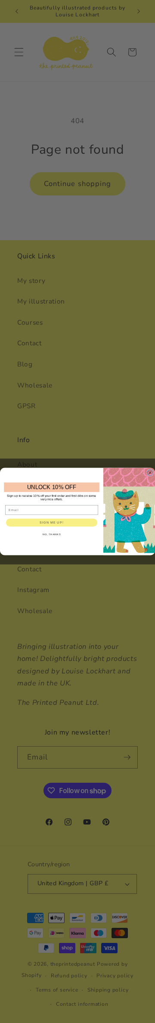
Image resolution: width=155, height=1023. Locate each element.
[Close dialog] (150, 473)
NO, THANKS (52, 534)
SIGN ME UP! (51, 522)
